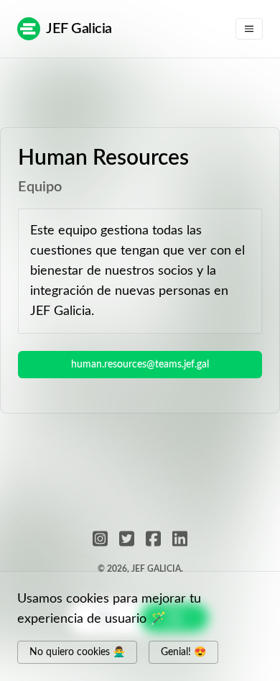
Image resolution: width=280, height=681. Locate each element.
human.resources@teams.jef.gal (140, 365)
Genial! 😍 (183, 652)
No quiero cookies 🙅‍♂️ (77, 652)
